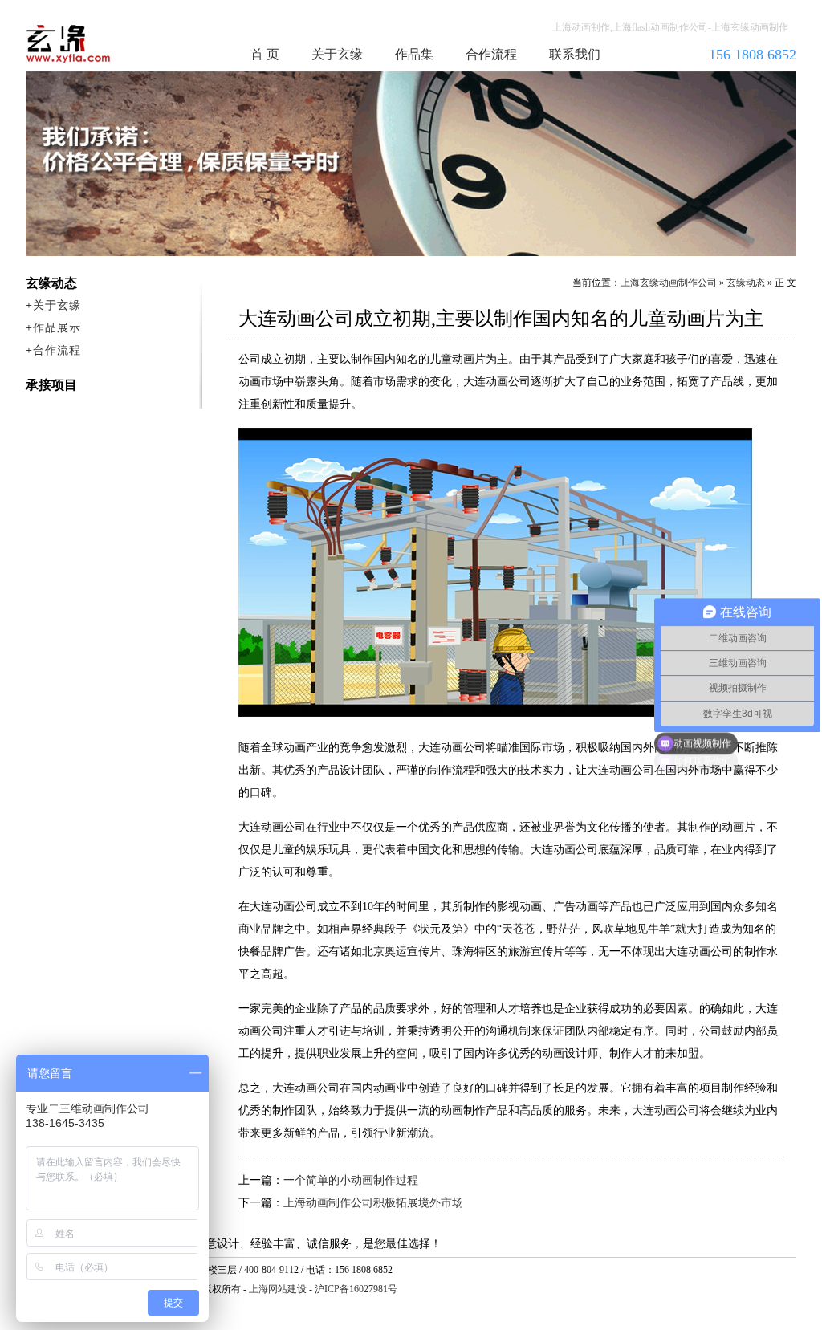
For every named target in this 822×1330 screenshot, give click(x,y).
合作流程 (491, 54)
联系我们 (574, 54)
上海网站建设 (278, 1289)
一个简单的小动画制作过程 (350, 1180)
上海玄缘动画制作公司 (669, 282)
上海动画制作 (99, 43)
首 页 (264, 54)
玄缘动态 (745, 282)
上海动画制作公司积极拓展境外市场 (373, 1203)
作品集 (414, 54)
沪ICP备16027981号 (356, 1289)
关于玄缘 (337, 54)
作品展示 (57, 328)
